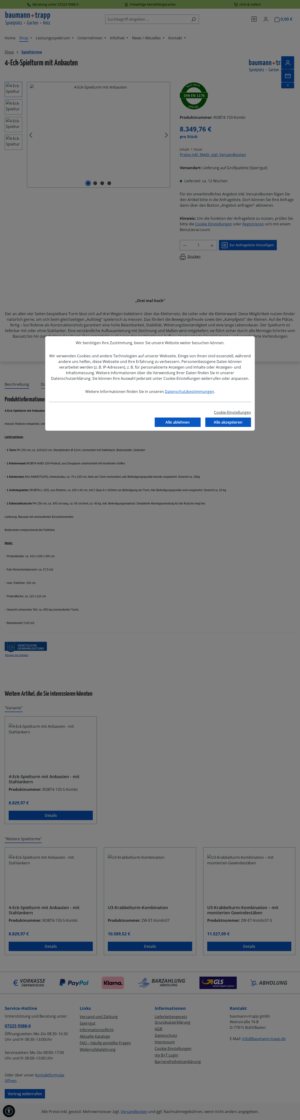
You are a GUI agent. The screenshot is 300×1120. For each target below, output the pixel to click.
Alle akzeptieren (228, 422)
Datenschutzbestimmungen (189, 391)
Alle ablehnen (177, 422)
